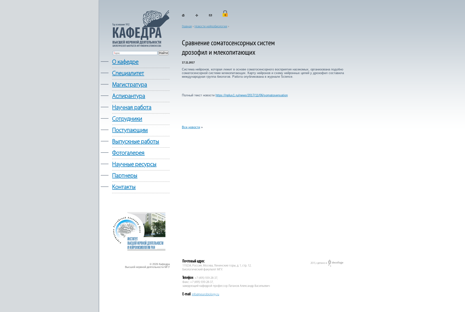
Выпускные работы (135, 142)
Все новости (191, 127)
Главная (187, 26)
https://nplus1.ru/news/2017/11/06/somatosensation (252, 95)
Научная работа (131, 108)
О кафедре (125, 62)
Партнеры (124, 176)
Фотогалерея (128, 153)
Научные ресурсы (134, 164)
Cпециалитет (128, 73)
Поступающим (130, 130)
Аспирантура (128, 96)
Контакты (124, 187)
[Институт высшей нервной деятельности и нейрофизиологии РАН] (138, 249)
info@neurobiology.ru (205, 294)
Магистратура (129, 85)
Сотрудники (127, 119)
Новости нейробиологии (210, 26)
